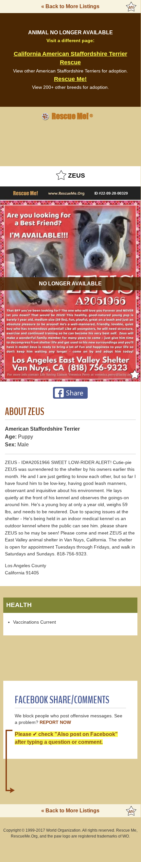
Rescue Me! (70, 79)
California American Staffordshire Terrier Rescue (70, 58)
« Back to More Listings (70, 6)
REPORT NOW (55, 722)
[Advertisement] (70, 142)
